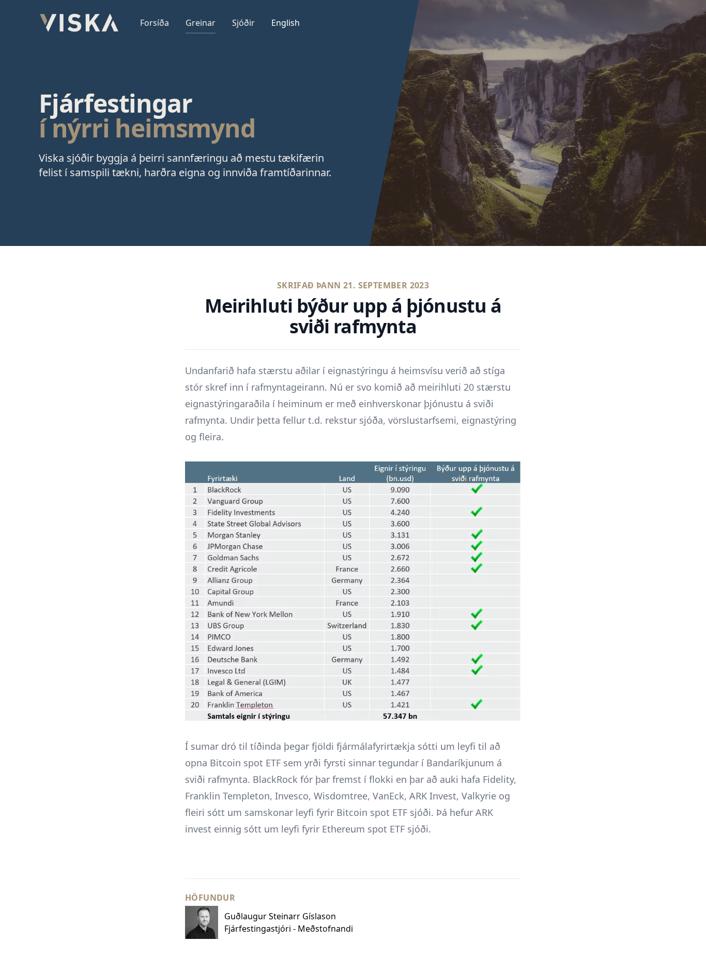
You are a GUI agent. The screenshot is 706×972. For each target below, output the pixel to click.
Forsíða (154, 22)
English (285, 22)
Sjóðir (243, 22)
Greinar (201, 22)
